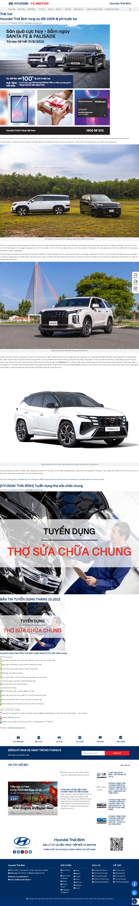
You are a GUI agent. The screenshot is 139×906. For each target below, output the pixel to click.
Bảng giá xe (78, 9)
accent (59, 479)
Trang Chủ (11, 9)
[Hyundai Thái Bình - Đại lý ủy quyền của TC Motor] (28, 3)
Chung (10, 479)
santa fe (89, 479)
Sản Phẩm (31, 9)
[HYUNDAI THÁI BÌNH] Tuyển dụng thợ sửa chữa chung (41, 486)
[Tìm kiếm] (130, 9)
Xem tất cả (125, 765)
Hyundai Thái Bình (120, 3)
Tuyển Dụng (12, 728)
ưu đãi (101, 479)
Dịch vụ (50, 9)
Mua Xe (58, 9)
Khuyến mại (23, 479)
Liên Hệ (67, 9)
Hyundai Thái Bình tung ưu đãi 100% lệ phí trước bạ (38, 19)
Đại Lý (15, 479)
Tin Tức (41, 9)
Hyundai (82, 479)
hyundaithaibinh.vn (22, 848)
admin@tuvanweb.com (33, 23)
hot (76, 479)
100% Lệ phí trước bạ (47, 479)
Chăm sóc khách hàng (94, 9)
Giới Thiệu (21, 9)
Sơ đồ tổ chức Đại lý (112, 9)
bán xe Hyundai (69, 479)
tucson (95, 479)
